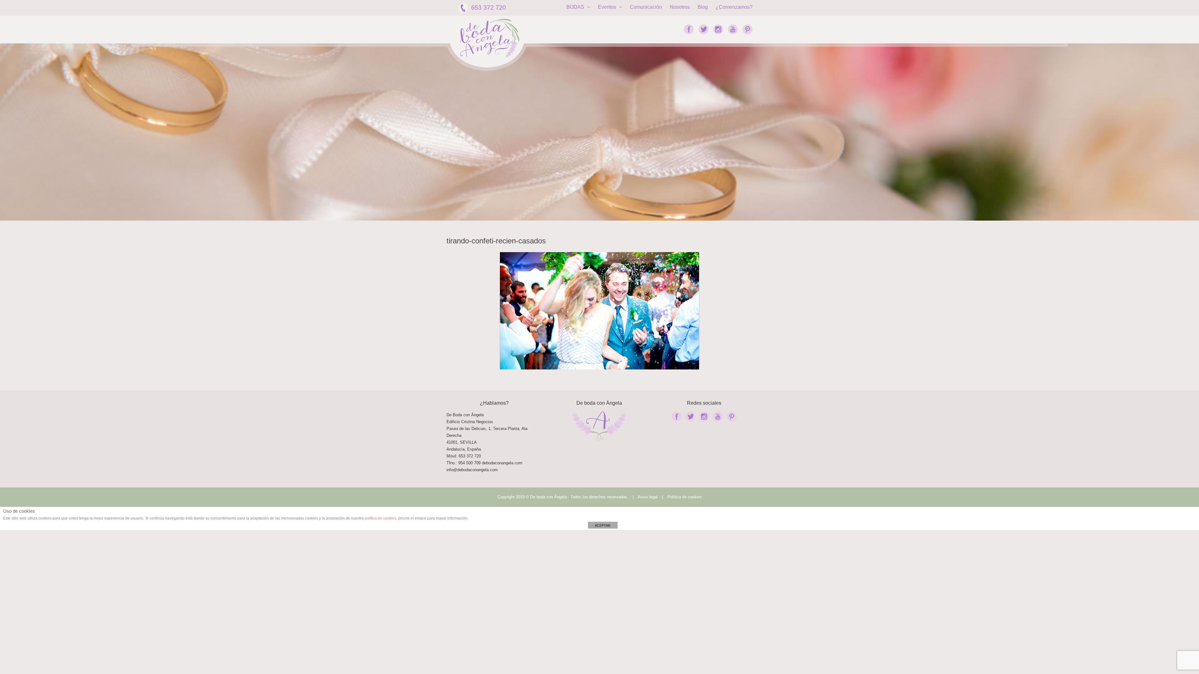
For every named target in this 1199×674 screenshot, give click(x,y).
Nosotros (680, 7)
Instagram (718, 29)
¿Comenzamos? (734, 7)
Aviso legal (648, 497)
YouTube (733, 29)
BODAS (575, 7)
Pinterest (747, 29)
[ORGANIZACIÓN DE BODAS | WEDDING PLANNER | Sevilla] (489, 38)
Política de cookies (684, 497)
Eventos (607, 7)
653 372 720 (488, 7)
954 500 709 (469, 463)
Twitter (703, 29)
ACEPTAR (602, 525)
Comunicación (646, 7)
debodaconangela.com (502, 463)
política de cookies (380, 518)
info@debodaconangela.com (472, 469)
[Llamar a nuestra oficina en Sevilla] (481, 463)
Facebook (689, 29)
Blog (703, 7)
